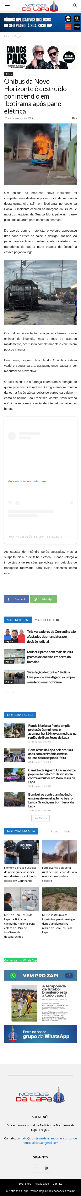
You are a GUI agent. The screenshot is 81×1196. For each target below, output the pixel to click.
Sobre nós (25, 1183)
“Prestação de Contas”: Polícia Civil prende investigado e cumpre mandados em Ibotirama (51, 677)
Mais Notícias (18, 620)
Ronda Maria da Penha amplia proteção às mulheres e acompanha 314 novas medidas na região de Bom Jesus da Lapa (52, 731)
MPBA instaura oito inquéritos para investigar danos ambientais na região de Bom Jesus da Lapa (58, 923)
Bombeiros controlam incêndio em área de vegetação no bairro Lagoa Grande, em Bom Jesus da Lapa (51, 800)
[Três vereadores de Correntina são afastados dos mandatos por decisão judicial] (14, 636)
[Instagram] (46, 1168)
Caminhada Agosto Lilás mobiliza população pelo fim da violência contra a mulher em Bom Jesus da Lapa (52, 776)
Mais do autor (46, 620)
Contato (57, 1183)
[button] (75, 5)
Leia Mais (39, 818)
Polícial (9, 661)
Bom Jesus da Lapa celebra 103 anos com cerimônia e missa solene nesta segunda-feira (50, 753)
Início (7, 36)
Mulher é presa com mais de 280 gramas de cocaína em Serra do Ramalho (50, 657)
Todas (54, 831)
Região (18, 36)
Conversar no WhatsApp (20, 960)
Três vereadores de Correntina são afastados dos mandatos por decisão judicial (51, 636)
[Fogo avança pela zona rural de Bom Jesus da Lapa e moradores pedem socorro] (59, 852)
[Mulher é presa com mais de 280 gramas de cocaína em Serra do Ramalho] (14, 656)
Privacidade (42, 1183)
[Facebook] (35, 1168)
